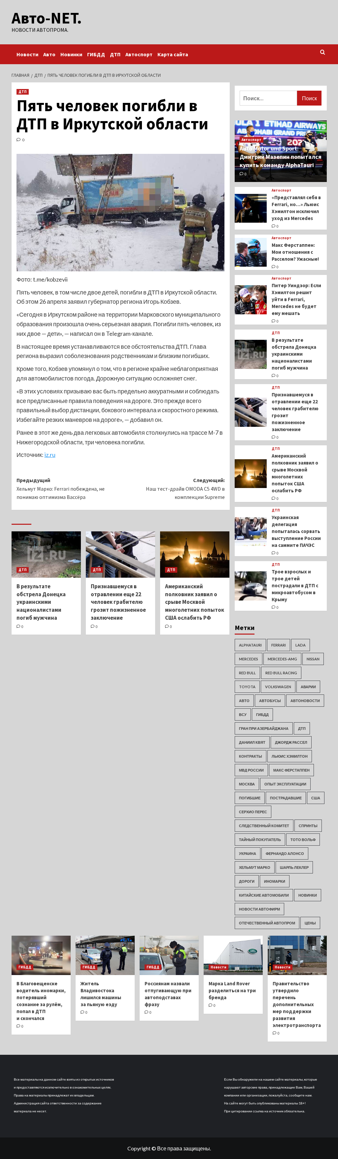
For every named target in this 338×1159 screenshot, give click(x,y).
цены (310, 923)
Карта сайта (172, 54)
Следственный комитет (264, 826)
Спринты (308, 826)
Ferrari (278, 645)
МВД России (251, 770)
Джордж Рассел (291, 742)
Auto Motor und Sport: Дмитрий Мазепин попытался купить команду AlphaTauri (280, 157)
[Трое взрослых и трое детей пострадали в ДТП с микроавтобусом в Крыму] (251, 586)
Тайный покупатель (260, 839)
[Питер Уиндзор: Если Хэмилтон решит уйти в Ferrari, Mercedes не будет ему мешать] (251, 299)
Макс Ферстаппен (291, 770)
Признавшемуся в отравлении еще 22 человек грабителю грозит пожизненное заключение (118, 602)
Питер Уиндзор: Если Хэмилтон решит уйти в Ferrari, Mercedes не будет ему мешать (296, 299)
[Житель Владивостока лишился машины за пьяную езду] (105, 955)
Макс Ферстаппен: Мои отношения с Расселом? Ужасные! (295, 252)
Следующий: (185, 488)
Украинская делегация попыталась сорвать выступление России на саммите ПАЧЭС (296, 531)
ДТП (115, 54)
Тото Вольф (303, 839)
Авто (49, 54)
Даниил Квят (252, 742)
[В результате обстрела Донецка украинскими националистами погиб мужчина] (46, 554)
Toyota (247, 687)
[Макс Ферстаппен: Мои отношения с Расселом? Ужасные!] (251, 252)
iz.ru (50, 454)
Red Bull (247, 673)
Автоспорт (138, 54)
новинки (307, 895)
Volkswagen (278, 687)
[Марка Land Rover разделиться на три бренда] (233, 955)
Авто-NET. (47, 18)
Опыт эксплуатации (285, 784)
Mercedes (248, 659)
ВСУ (243, 714)
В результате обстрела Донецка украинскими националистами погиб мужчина (41, 602)
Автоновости (305, 700)
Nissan (313, 659)
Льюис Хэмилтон (290, 756)
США (315, 798)
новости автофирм (259, 909)
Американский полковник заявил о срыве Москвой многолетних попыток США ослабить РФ (194, 602)
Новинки (71, 54)
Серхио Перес (253, 812)
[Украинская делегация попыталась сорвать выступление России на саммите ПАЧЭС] (251, 531)
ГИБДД (96, 54)
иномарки (274, 881)
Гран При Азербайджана (263, 728)
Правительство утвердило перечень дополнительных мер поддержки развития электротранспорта (297, 1004)
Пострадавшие (286, 798)
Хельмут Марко (254, 867)
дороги (246, 881)
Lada (300, 645)
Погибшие (249, 798)
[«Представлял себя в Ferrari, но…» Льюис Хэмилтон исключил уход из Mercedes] (251, 208)
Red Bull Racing (281, 673)
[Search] (323, 52)
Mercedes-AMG (282, 659)
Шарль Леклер (294, 867)
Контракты (250, 756)
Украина (247, 853)
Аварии (308, 687)
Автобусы (270, 700)
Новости (27, 54)
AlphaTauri (250, 645)
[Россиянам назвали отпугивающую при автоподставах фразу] (169, 955)
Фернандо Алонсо (285, 853)
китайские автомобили (264, 895)
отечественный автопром (267, 923)
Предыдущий (61, 488)
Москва (247, 784)
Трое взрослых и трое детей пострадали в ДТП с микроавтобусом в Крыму (295, 585)
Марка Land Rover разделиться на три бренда (232, 990)
